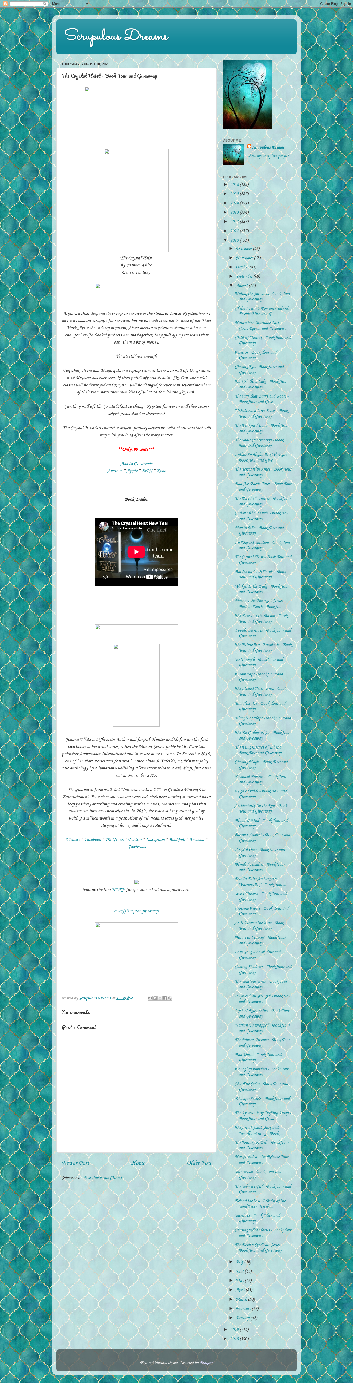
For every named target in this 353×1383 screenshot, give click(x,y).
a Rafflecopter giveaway (136, 911)
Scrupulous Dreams (116, 36)
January (243, 1318)
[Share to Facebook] (164, 998)
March (242, 1299)
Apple (132, 471)
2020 (235, 240)
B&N (147, 471)
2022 (235, 221)
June (240, 1271)
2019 (235, 1329)
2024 (235, 203)
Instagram (155, 839)
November (245, 258)
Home (138, 1163)
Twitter (135, 839)
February (244, 1308)
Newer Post (75, 1163)
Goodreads (136, 847)
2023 (235, 212)
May (240, 1280)
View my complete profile (268, 156)
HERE (118, 890)
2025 (235, 194)
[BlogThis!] (155, 998)
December (244, 248)
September (244, 276)
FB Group (115, 839)
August (242, 285)
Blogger (205, 1363)
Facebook (92, 839)
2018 (235, 1339)
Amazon (114, 471)
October (242, 267)
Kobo (161, 471)
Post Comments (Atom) (102, 1177)
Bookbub (177, 839)
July (240, 1262)
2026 (235, 184)
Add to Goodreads (136, 464)
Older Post (199, 1163)
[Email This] (150, 998)
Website (73, 839)
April (240, 1289)
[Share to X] (160, 998)
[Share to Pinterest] (169, 998)
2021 (235, 231)
